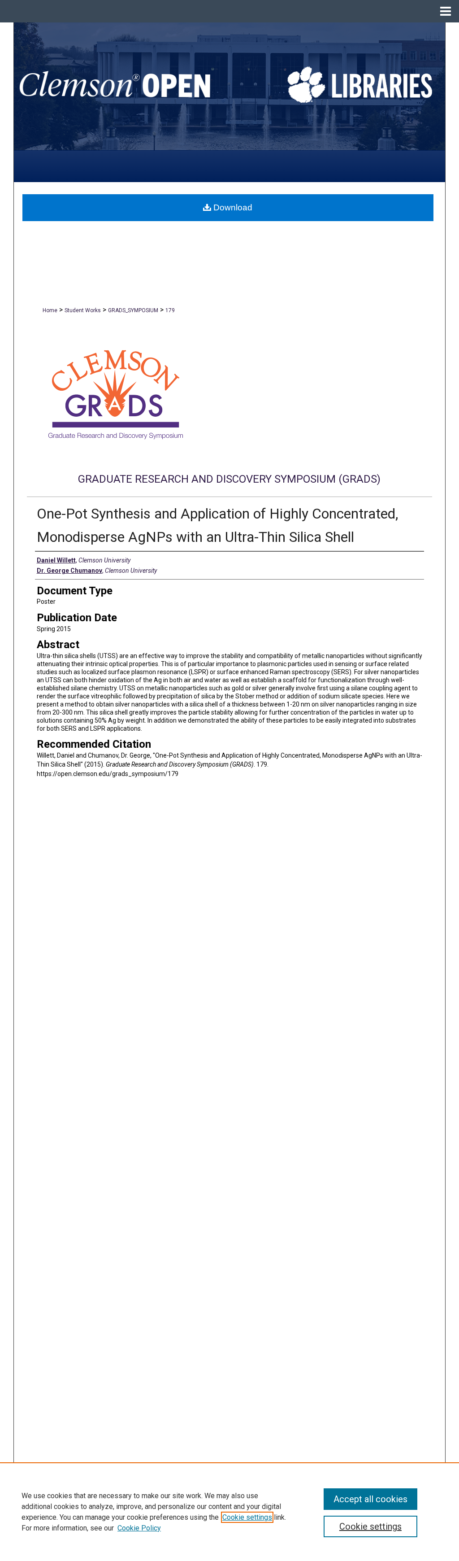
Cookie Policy (139, 1528)
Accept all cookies (370, 1499)
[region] (229, 1511)
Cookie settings (247, 1517)
